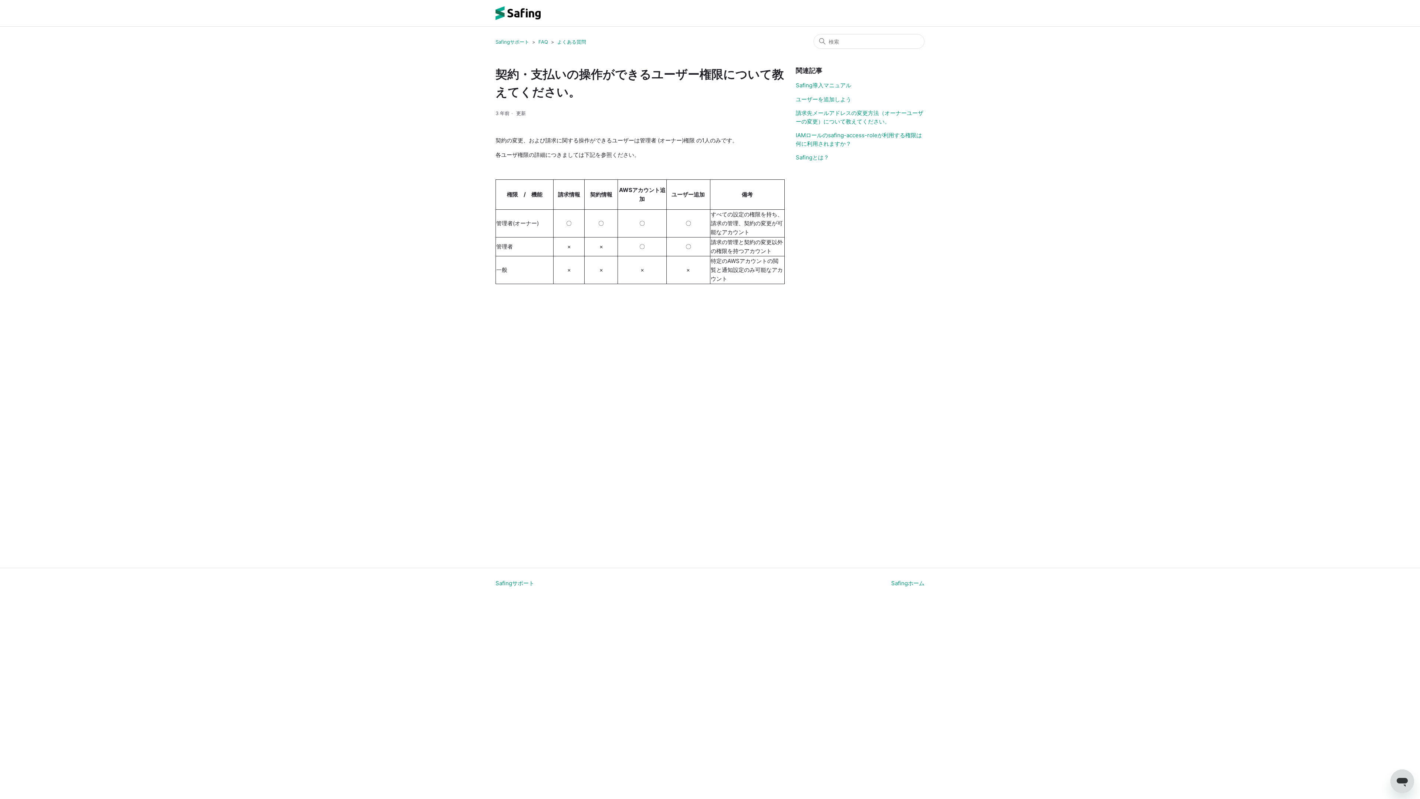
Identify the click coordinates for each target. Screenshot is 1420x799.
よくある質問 (571, 42)
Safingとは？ (812, 157)
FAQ (543, 42)
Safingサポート (512, 42)
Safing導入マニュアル (823, 85)
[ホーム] (518, 13)
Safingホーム (907, 583)
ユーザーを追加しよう (823, 99)
